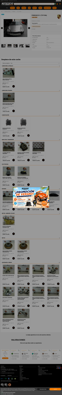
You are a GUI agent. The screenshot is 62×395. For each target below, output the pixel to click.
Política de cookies (3, 393)
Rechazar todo (43, 389)
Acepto (55, 389)
